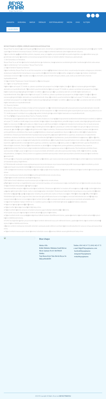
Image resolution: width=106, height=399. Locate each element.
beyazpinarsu (85, 251)
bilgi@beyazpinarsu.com (87, 248)
